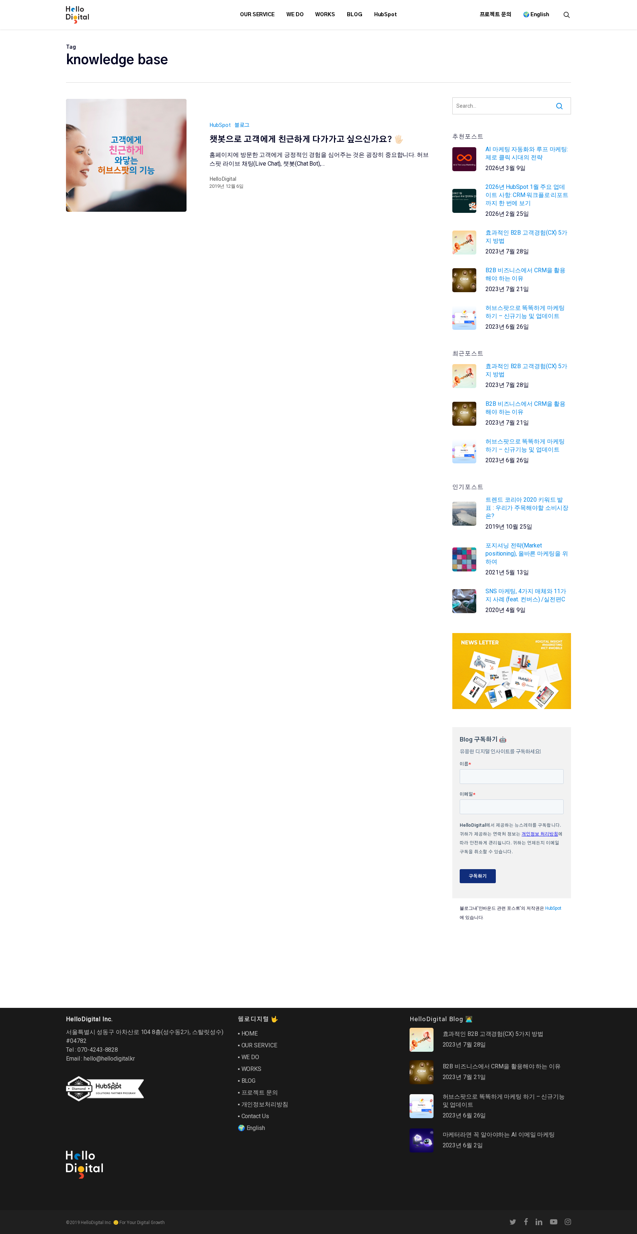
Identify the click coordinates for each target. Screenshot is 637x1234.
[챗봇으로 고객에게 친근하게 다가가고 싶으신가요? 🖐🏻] (126, 155)
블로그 (242, 125)
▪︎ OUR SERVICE (257, 1045)
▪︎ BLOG (246, 1080)
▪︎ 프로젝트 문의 (258, 1092)
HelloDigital (222, 179)
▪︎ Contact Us (253, 1116)
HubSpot (219, 125)
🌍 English (251, 1127)
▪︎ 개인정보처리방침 (263, 1104)
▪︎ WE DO (248, 1057)
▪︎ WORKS (249, 1068)
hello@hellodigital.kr (109, 1058)
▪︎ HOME (248, 1033)
